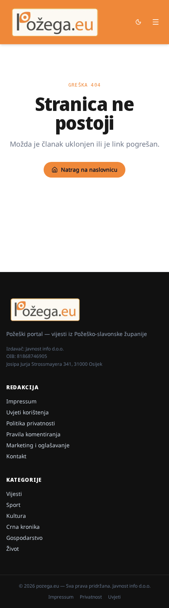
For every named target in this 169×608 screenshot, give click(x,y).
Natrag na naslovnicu (89, 169)
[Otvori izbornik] (156, 22)
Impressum (21, 401)
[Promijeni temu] (138, 22)
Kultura (16, 515)
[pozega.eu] (55, 22)
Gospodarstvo (24, 537)
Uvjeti (114, 597)
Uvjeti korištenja (27, 412)
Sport (13, 504)
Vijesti (14, 493)
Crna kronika (23, 526)
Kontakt (16, 456)
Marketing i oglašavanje (38, 445)
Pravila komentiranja (33, 434)
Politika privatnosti (30, 423)
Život (12, 548)
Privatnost (91, 597)
